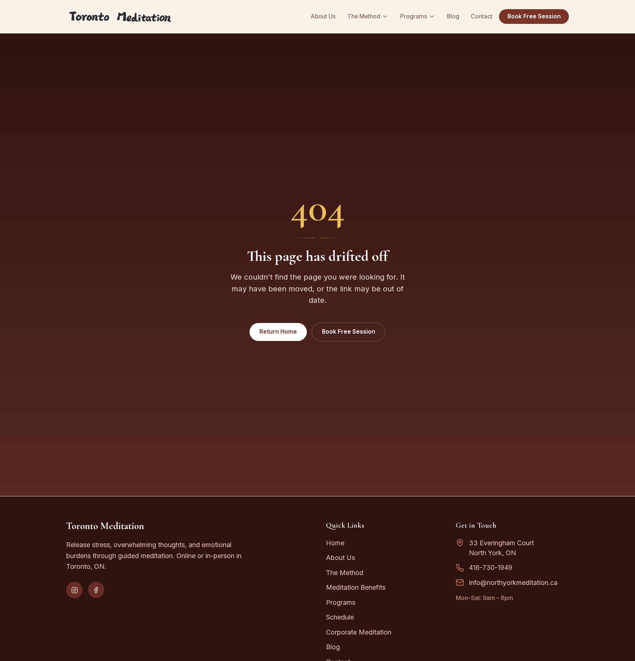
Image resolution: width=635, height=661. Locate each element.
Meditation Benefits (355, 587)
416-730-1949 (490, 567)
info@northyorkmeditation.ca (513, 582)
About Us (323, 16)
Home (335, 543)
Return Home (278, 331)
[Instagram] (74, 590)
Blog (453, 16)
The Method (363, 16)
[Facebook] (96, 590)
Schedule (340, 617)
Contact (481, 16)
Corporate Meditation (358, 632)
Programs (413, 16)
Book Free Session (534, 16)
